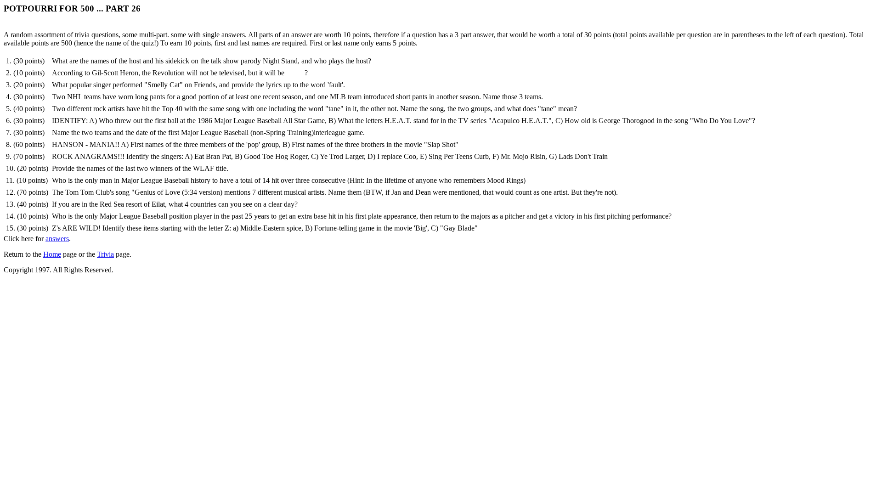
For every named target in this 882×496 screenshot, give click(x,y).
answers (57, 238)
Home (52, 254)
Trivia (105, 254)
